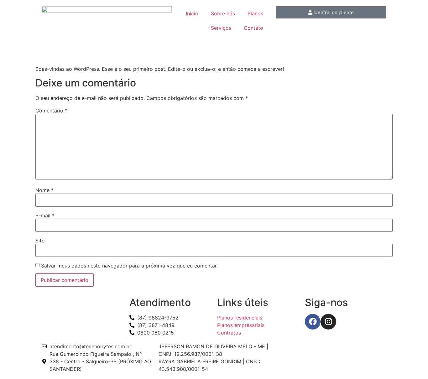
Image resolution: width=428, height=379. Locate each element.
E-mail (45, 215)
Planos (255, 13)
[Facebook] (313, 322)
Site (39, 240)
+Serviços (219, 28)
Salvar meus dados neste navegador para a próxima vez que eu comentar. (129, 265)
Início (192, 13)
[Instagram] (328, 322)
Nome (44, 190)
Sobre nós (223, 13)
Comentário (51, 110)
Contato (253, 28)
